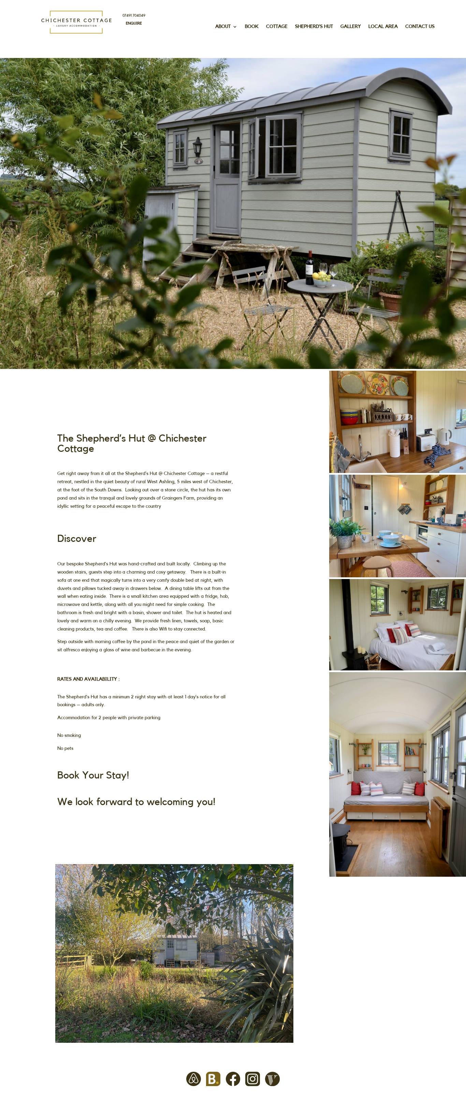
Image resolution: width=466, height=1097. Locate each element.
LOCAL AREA (383, 26)
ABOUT (223, 26)
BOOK (252, 26)
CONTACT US (420, 26)
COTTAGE (277, 26)
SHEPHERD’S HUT (314, 26)
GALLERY (350, 26)
